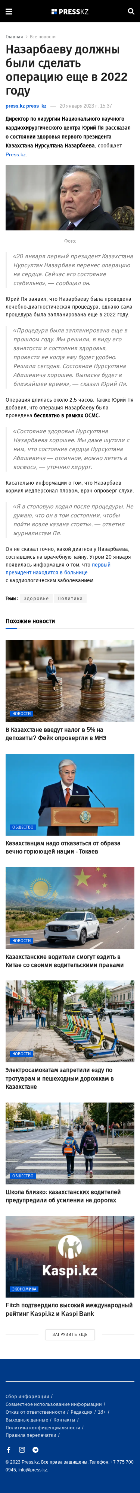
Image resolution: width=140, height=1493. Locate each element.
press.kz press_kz (26, 106)
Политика (70, 598)
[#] (70, 11)
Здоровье (36, 598)
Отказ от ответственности (36, 1412)
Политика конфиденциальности (43, 1427)
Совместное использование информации (54, 1404)
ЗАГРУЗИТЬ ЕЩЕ (70, 1334)
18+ (102, 1412)
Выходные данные (27, 1420)
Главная (14, 36)
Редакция (82, 1412)
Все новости (43, 36)
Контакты (65, 1420)
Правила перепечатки (31, 1435)
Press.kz (16, 154)
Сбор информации (28, 1396)
